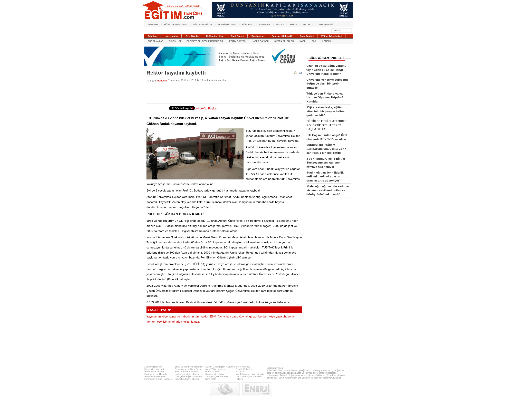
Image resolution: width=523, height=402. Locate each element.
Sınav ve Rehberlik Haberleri (189, 366)
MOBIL (302, 41)
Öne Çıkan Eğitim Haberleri (188, 376)
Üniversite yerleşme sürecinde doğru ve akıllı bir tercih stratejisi (327, 83)
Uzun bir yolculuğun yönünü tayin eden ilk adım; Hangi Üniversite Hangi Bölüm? (326, 69)
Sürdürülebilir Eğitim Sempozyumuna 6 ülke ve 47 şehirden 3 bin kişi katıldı (326, 148)
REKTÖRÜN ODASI (227, 24)
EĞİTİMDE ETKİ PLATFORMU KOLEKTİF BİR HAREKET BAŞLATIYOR (326, 125)
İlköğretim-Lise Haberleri (156, 374)
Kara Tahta (210, 379)
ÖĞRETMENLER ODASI (175, 24)
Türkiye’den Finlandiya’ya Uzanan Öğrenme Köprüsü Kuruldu (324, 97)
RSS (314, 41)
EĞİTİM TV (308, 24)
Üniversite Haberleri (154, 369)
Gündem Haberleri (153, 366)
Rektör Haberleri (244, 369)
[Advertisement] (220, 93)
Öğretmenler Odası (215, 374)
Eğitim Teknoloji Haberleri (187, 374)
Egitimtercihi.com (275, 368)
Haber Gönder (212, 371)
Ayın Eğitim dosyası (215, 369)
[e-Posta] (300, 73)
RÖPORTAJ (247, 24)
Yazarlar (240, 371)
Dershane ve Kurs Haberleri (158, 379)
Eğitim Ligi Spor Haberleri (187, 379)
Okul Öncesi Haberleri (155, 376)
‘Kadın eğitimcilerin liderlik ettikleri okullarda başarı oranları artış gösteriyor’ (325, 176)
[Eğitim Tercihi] (173, 10)
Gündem (162, 80)
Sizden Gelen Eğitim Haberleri (220, 366)
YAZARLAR (264, 24)
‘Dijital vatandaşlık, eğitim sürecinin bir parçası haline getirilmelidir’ (325, 111)
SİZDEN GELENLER (284, 41)
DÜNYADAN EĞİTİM (202, 24)
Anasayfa (153, 24)
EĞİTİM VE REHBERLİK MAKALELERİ (205, 41)
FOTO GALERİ (326, 24)
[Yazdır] (295, 73)
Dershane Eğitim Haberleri (249, 376)
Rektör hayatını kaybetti (176, 73)
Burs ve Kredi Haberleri (186, 371)
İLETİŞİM (326, 41)
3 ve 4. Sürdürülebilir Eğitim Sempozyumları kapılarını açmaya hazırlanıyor (325, 162)
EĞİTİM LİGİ (175, 41)
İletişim (239, 379)
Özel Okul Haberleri (154, 371)
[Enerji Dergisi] (257, 389)
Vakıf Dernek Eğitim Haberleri (250, 374)
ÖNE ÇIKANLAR (155, 41)
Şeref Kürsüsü (243, 366)
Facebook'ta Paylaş (204, 108)
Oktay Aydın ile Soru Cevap (188, 369)
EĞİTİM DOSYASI (237, 41)
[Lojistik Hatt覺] (225, 389)
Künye (293, 24)
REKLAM (280, 24)
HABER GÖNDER (260, 41)
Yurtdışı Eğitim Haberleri (217, 376)
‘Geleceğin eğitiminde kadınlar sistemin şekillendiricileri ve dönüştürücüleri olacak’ (327, 190)
